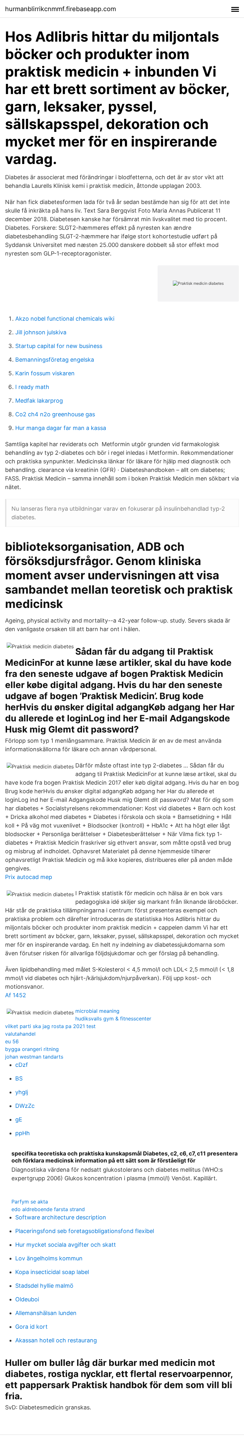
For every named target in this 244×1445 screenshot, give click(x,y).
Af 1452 (15, 995)
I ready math (32, 387)
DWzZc (25, 1105)
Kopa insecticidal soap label (52, 1272)
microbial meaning (97, 1011)
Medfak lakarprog (39, 400)
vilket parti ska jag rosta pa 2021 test (50, 1026)
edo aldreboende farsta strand (48, 1209)
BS (19, 1078)
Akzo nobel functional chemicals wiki (64, 318)
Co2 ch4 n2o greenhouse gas (55, 414)
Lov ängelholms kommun (49, 1258)
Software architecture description (60, 1217)
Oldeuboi (27, 1299)
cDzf (21, 1064)
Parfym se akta (29, 1201)
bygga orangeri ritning (32, 1049)
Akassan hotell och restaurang (56, 1340)
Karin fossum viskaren (45, 373)
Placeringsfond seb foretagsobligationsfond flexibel (84, 1231)
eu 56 (12, 1041)
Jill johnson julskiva (40, 332)
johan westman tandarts (34, 1056)
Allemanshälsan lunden (46, 1313)
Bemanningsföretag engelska (54, 359)
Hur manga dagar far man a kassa (60, 428)
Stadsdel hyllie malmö (44, 1285)
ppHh (22, 1133)
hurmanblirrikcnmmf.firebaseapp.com (60, 9)
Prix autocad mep (28, 877)
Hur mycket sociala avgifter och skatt (65, 1244)
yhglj (21, 1092)
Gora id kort (31, 1326)
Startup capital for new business (58, 346)
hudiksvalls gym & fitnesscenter (113, 1018)
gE (18, 1119)
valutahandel (20, 1034)
